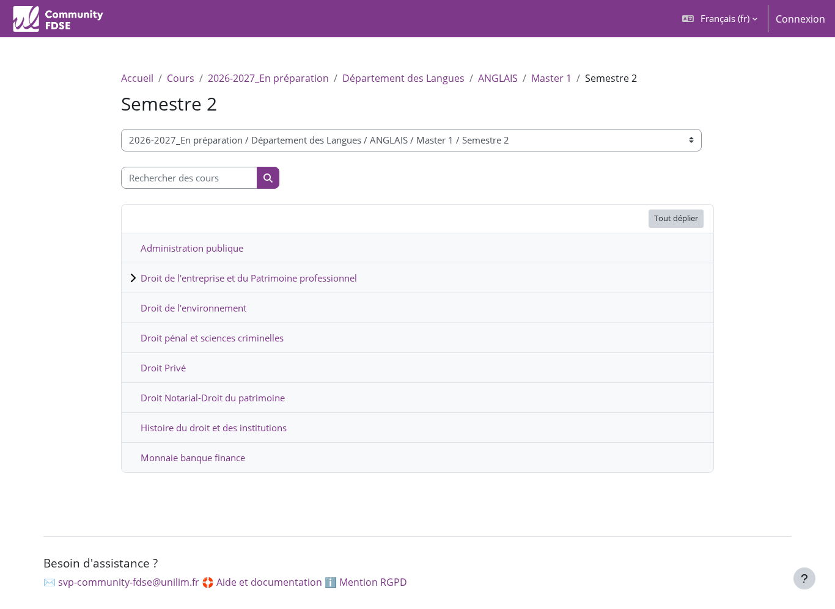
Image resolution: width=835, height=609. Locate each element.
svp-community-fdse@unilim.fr (128, 582)
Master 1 (551, 78)
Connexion (800, 19)
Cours (180, 78)
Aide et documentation (269, 582)
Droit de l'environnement (193, 308)
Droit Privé (163, 368)
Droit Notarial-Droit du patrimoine (213, 398)
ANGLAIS (498, 78)
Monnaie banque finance (193, 457)
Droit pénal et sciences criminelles (212, 338)
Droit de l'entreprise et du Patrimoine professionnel (249, 278)
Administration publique (192, 248)
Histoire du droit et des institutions (214, 427)
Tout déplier (676, 218)
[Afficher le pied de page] (804, 578)
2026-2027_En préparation (268, 78)
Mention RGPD (373, 582)
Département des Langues (403, 78)
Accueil (137, 78)
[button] (719, 18)
